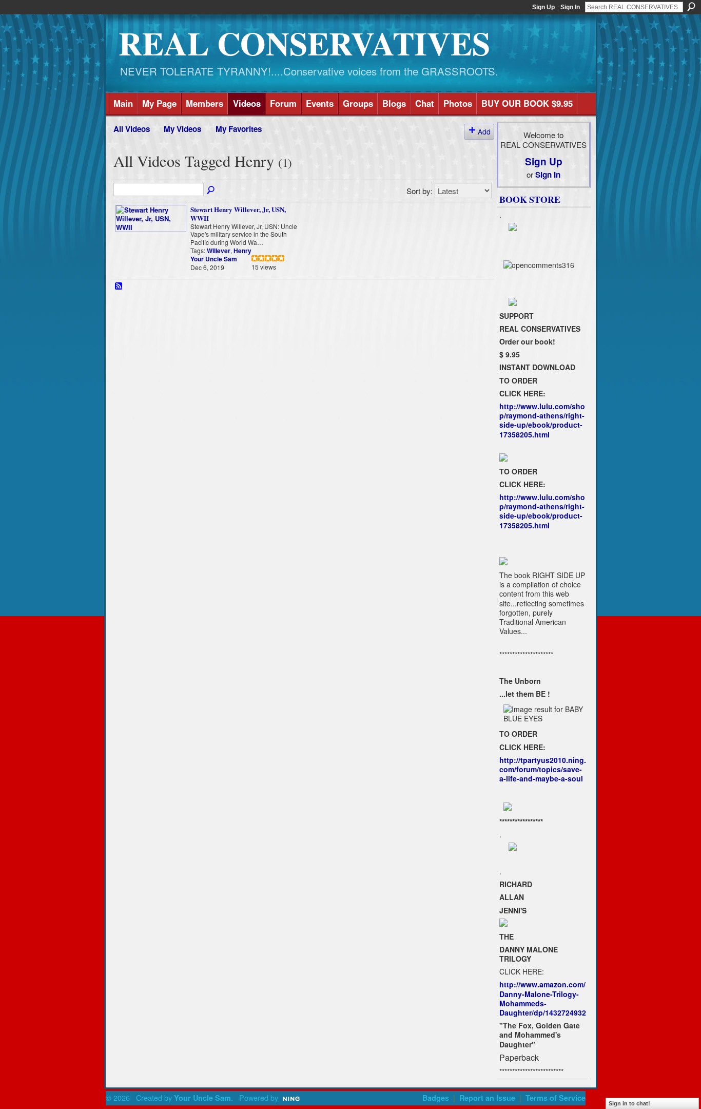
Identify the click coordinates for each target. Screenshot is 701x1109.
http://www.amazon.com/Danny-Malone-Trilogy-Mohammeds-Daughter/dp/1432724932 (542, 998)
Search (691, 6)
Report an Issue (487, 1098)
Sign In (570, 7)
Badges (435, 1098)
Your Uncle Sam (213, 258)
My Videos (182, 129)
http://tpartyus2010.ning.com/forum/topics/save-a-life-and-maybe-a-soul (542, 769)
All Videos (131, 129)
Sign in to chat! (629, 1103)
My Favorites (239, 129)
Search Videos (211, 190)
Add (484, 131)
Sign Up (543, 7)
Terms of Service (555, 1098)
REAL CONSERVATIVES (304, 43)
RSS (119, 286)
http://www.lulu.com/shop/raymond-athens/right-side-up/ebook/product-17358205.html (542, 420)
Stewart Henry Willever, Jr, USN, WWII (238, 213)
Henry (242, 250)
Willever (218, 250)
